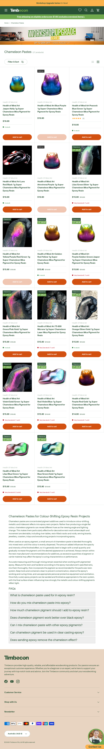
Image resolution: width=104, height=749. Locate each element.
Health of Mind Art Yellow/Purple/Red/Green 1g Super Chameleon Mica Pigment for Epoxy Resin (16, 258)
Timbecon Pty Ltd (16, 742)
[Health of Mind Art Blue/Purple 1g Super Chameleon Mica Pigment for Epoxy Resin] (51, 84)
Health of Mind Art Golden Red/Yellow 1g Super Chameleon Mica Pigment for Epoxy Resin (51, 258)
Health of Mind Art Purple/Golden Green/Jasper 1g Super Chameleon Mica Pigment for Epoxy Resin (86, 258)
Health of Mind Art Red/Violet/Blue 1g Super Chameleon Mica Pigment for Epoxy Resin (51, 403)
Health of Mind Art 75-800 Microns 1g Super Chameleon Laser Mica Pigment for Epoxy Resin (51, 331)
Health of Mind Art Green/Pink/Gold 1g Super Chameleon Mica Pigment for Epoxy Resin (16, 331)
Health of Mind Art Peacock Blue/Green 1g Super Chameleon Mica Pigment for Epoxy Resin (86, 110)
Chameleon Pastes (17, 23)
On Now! (52, 3)
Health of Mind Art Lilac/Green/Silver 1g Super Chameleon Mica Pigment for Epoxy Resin (86, 186)
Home (6, 23)
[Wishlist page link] (80, 10)
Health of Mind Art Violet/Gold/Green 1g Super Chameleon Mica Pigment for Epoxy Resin (16, 403)
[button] (98, 10)
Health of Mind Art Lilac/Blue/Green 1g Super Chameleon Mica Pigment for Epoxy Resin (16, 475)
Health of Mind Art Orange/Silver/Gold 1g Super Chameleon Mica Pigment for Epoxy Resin (86, 331)
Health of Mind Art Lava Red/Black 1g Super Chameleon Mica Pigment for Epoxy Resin (16, 186)
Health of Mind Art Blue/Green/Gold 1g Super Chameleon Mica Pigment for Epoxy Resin (51, 475)
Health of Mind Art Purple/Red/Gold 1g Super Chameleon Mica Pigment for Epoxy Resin (86, 403)
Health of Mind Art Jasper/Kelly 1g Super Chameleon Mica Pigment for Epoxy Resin (16, 110)
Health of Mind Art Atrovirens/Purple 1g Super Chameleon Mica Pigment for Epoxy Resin (51, 186)
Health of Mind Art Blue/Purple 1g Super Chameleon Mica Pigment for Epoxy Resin (51, 108)
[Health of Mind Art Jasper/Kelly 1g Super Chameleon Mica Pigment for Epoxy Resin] (17, 84)
